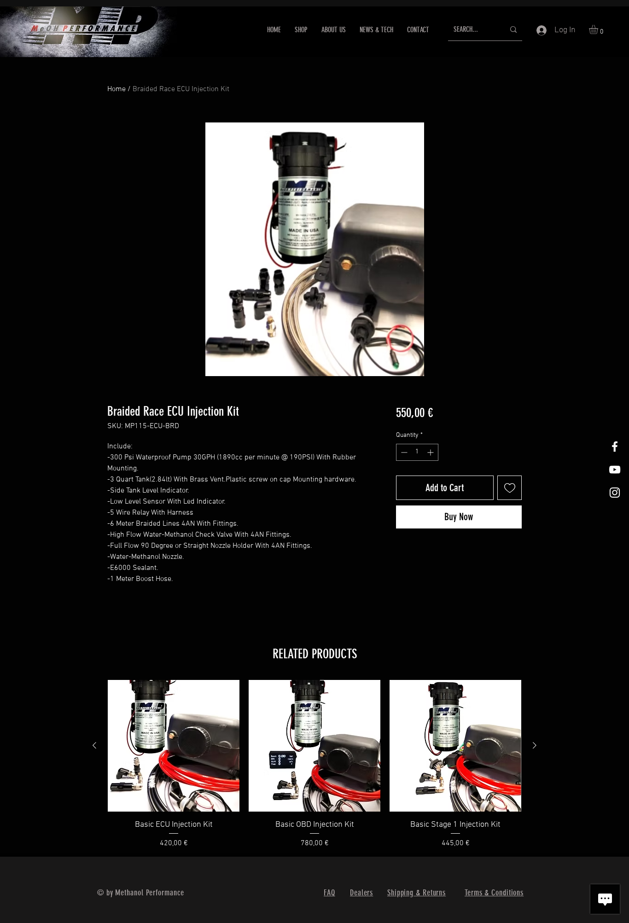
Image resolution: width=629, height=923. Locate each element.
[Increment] (431, 452)
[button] (599, 29)
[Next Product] (534, 745)
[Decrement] (403, 452)
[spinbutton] (417, 452)
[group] (314, 764)
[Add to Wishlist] (509, 488)
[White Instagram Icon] (615, 492)
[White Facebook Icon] (615, 446)
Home (116, 89)
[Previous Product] (94, 745)
